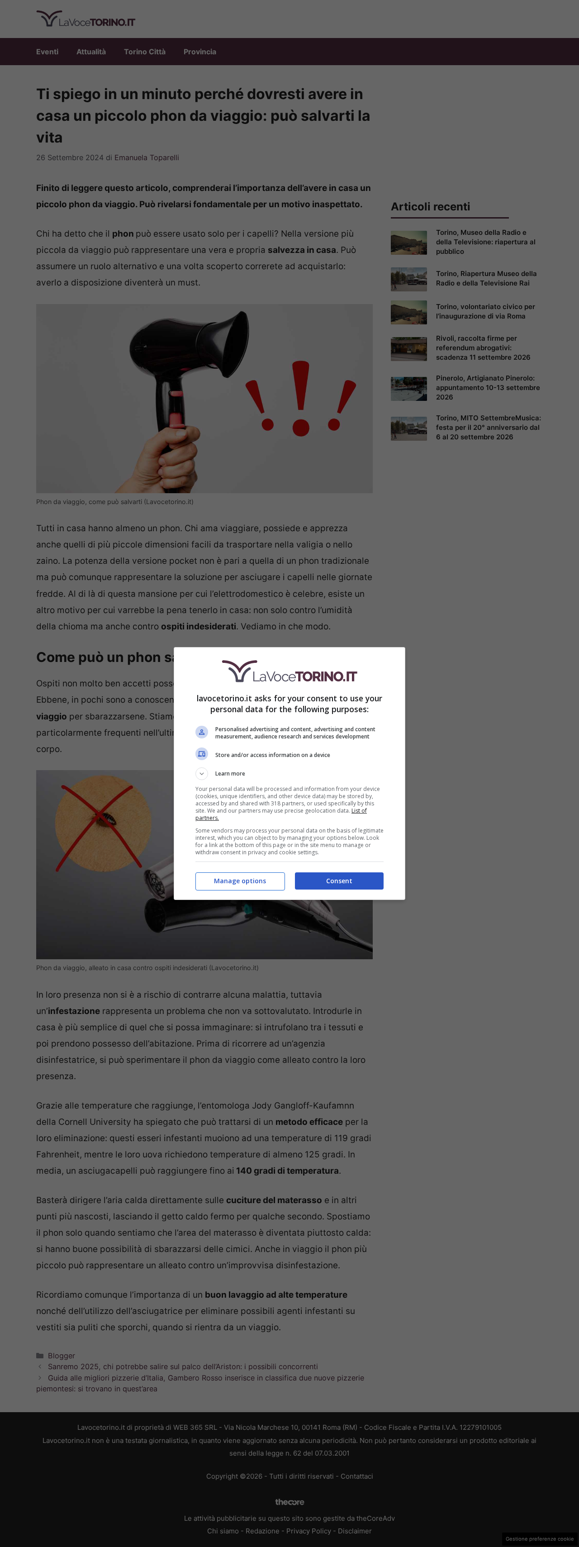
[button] (289, 773)
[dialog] (289, 773)
